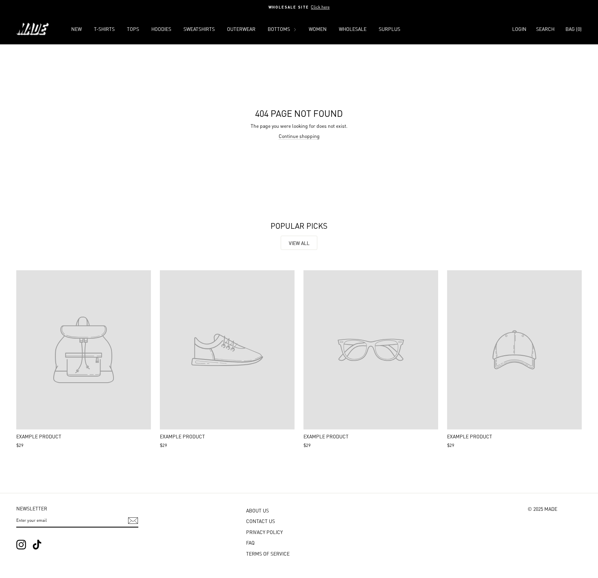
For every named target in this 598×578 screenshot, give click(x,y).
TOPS (133, 29)
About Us (257, 510)
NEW (76, 29)
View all (299, 243)
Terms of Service (268, 553)
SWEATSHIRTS (199, 29)
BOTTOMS (279, 29)
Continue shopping (299, 136)
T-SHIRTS (104, 29)
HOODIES (161, 29)
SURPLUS (389, 29)
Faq (250, 542)
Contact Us (260, 521)
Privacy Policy (264, 532)
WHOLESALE (353, 29)
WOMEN (318, 29)
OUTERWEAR (241, 29)
